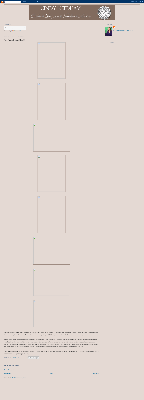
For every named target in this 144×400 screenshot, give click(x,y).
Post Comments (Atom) (19, 378)
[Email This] (29, 357)
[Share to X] (33, 357)
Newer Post (7, 373)
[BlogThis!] (31, 357)
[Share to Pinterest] (37, 357)
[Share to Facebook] (35, 357)
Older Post (96, 373)
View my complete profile (123, 30)
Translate (18, 31)
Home (51, 373)
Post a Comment (9, 370)
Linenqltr (119, 27)
